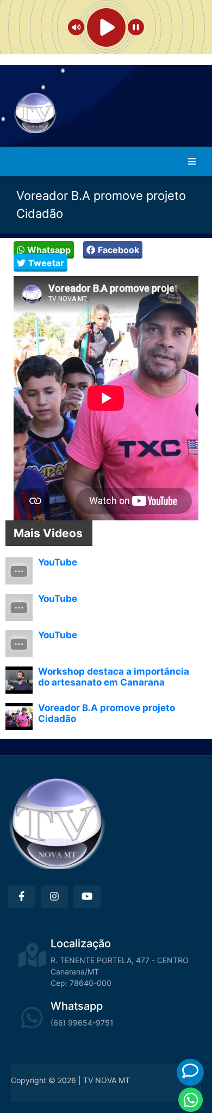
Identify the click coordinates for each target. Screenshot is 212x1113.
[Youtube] (87, 896)
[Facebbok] (21, 896)
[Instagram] (54, 896)
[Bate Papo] (190, 1071)
